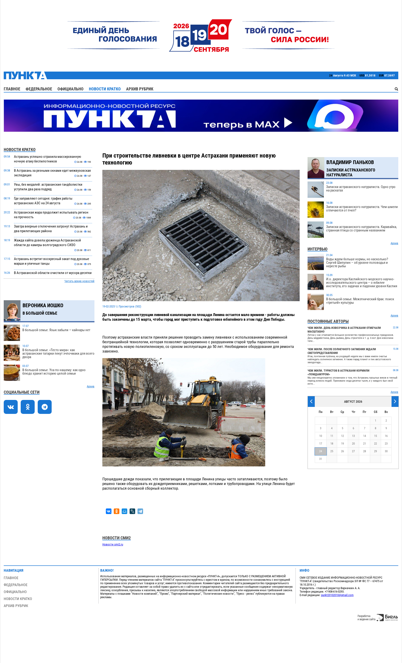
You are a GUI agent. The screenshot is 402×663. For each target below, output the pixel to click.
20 (353, 443)
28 (364, 451)
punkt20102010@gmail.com (337, 595)
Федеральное (39, 88)
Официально (70, 88)
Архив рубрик (139, 88)
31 (320, 459)
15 (375, 436)
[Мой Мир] (124, 511)
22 (375, 443)
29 (375, 451)
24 (320, 451)
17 (320, 443)
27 (353, 451)
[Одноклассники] (116, 511)
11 (331, 436)
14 (364, 436)
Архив (90, 386)
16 (386, 436)
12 (342, 436)
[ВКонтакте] (108, 511)
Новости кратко (105, 88)
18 (331, 443)
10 (320, 436)
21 (364, 443)
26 (342, 451)
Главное (12, 88)
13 (353, 436)
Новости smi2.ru (112, 544)
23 (386, 443)
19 (342, 443)
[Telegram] (140, 511)
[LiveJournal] (132, 511)
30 (386, 451)
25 (331, 451)
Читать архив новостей (79, 281)
